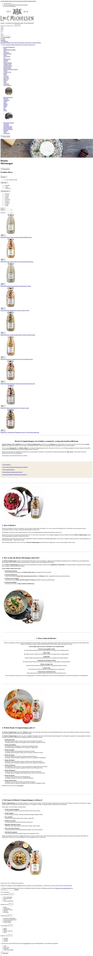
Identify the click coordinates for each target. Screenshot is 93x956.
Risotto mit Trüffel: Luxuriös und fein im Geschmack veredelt (15, 408)
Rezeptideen (20, 785)
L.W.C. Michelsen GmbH (11, 179)
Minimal (6, 210)
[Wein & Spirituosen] (8, 121)
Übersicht (3, 42)
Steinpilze (7, 202)
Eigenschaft (3, 182)
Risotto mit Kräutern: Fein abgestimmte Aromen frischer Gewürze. (16, 286)
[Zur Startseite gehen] (17, 23)
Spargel (7, 201)
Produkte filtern (6, 169)
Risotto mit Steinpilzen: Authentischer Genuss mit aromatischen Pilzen (17, 359)
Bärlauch (7, 194)
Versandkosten (26, 943)
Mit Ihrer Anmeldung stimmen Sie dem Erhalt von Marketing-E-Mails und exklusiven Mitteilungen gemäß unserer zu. (37, 888)
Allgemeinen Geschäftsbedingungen (63, 888)
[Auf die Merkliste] (3, 235)
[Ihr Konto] (2, 34)
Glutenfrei (7, 185)
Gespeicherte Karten (36, 42)
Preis (2, 208)
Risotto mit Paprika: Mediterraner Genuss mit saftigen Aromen (15, 310)
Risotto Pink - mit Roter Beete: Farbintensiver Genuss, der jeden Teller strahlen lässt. (20, 432)
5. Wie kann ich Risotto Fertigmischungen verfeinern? (14, 474)
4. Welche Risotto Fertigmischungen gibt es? (12, 472)
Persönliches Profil (9, 42)
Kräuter (7, 196)
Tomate (7, 204)
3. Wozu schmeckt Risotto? (8, 469)
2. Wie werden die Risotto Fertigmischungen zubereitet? (15, 467)
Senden (16, 889)
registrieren (5, 41)
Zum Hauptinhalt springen (7, 1)
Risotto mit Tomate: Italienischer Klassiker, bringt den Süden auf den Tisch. (18, 383)
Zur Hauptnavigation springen (29, 1)
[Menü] (2, 28)
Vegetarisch (8, 188)
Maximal (6, 212)
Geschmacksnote (5, 191)
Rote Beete (7, 199)
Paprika (7, 198)
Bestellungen (22, 42)
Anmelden (3, 40)
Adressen (16, 42)
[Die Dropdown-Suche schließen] (19, 25)
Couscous (29, 675)
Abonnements (28, 42)
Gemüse (7, 195)
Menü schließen (6, 37)
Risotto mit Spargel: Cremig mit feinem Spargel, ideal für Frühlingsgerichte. (18, 334)
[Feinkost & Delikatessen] (8, 96)
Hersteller (3, 177)
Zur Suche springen (17, 1)
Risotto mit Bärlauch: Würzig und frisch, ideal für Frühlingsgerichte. (16, 237)
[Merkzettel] (1, 32)
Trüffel (6, 205)
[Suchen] (15, 25)
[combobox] (7, 26)
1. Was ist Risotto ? (6, 464)
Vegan (6, 186)
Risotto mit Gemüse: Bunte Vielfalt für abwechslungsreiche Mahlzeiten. (17, 261)
